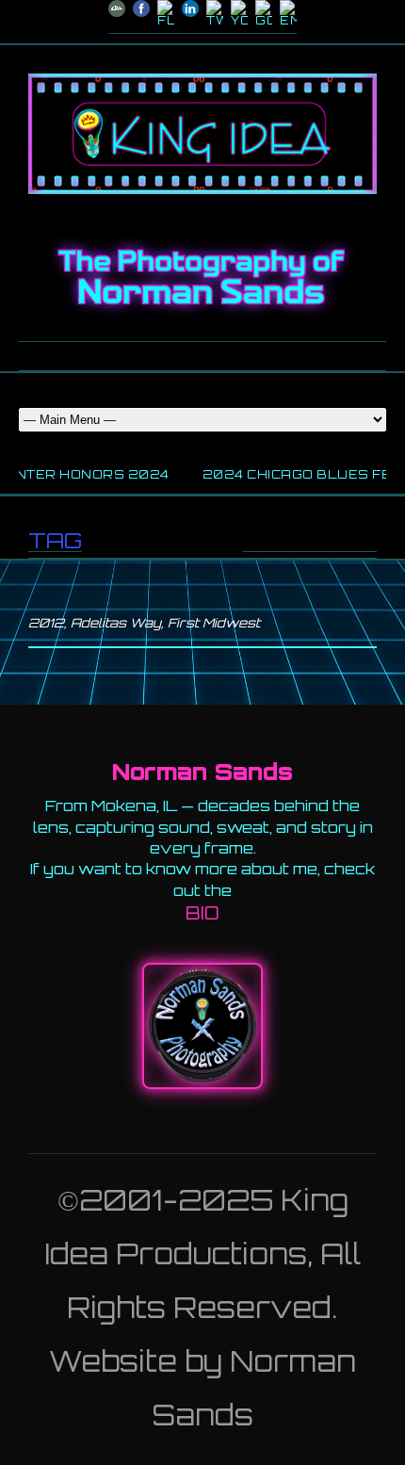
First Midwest (214, 622)
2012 (46, 622)
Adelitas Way (116, 622)
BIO (202, 913)
